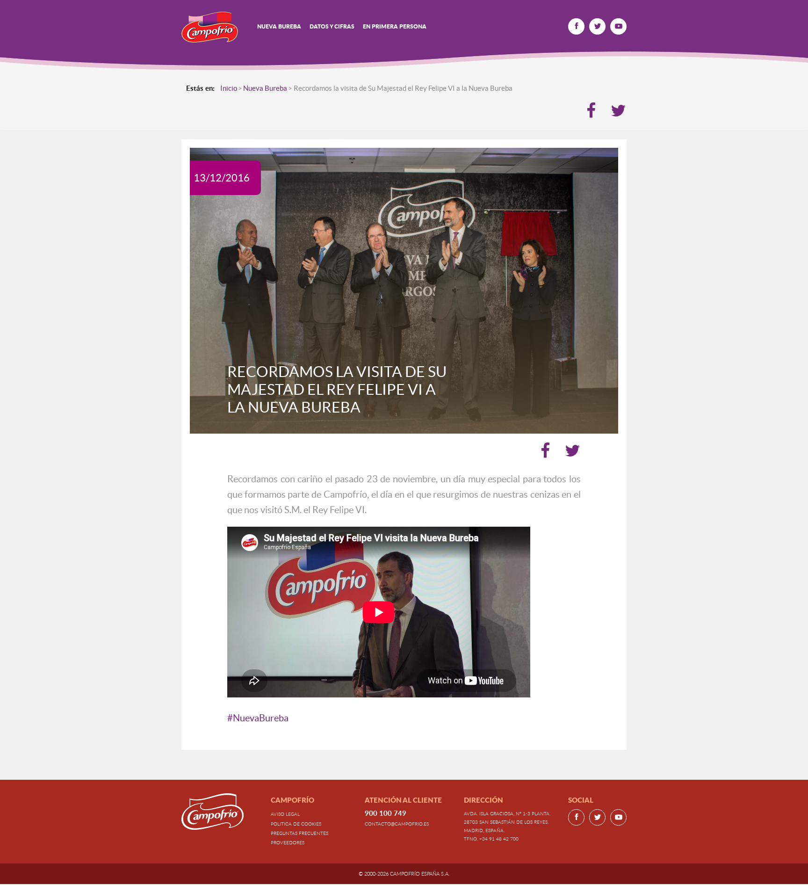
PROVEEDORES (287, 842)
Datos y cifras (332, 26)
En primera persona (394, 26)
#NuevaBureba (258, 718)
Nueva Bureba (279, 26)
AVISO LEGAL (285, 814)
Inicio (228, 88)
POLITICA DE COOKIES (296, 823)
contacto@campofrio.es (397, 823)
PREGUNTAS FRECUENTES (299, 833)
